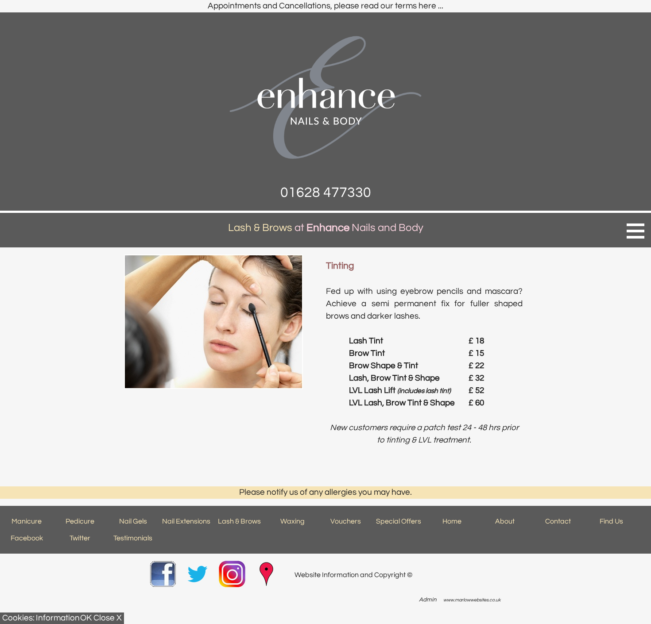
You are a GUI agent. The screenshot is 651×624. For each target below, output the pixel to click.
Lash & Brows (239, 521)
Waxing (292, 521)
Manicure (27, 521)
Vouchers (345, 521)
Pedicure (80, 521)
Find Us (611, 521)
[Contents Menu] (635, 231)
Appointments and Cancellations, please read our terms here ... (325, 6)
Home (451, 521)
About (505, 521)
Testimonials (132, 538)
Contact (558, 521)
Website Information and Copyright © (353, 574)
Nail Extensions (186, 521)
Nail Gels (133, 521)
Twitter (80, 538)
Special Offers (398, 521)
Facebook (27, 538)
